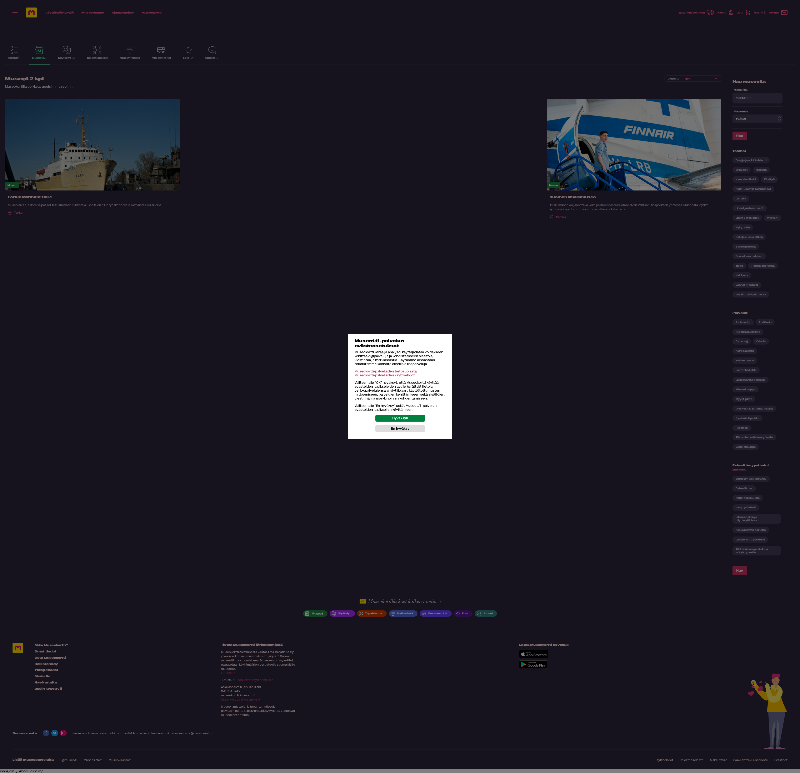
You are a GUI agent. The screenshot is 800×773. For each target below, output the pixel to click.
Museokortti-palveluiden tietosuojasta (386, 371)
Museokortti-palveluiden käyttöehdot (385, 375)
